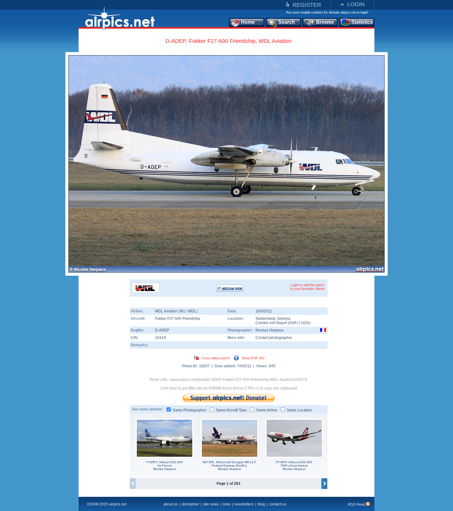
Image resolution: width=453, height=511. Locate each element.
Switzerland (265, 318)
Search (286, 22)
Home (248, 22)
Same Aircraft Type (231, 410)
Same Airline (266, 410)
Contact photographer (273, 338)
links (227, 504)
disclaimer (190, 504)
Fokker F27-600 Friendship (177, 318)
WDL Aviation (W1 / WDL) (176, 311)
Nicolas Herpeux (269, 330)
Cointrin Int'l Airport (271, 323)
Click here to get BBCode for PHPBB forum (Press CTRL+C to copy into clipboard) (228, 388)
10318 (160, 338)
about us (170, 504)
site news (211, 504)
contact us (277, 504)
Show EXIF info (253, 358)
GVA (292, 323)
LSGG (304, 323)
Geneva (283, 318)
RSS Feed (357, 504)
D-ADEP (162, 330)
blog (261, 504)
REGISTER (307, 5)
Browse (325, 22)
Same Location (299, 410)
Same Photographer (189, 410)
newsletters (244, 504)
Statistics (362, 22)
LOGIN (356, 4)
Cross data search (216, 358)
